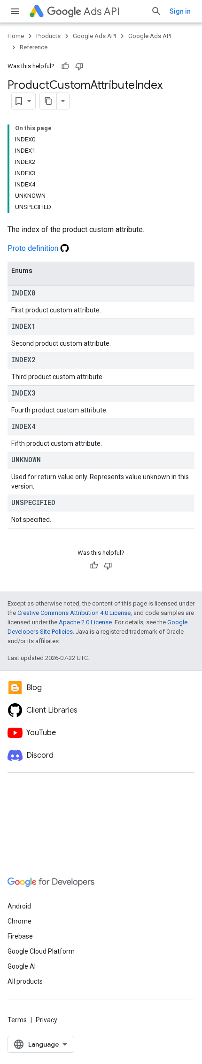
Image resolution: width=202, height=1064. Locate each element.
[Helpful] (65, 66)
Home (16, 35)
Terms (17, 1020)
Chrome (19, 921)
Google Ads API (94, 35)
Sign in (180, 11)
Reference (33, 47)
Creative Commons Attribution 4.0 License (74, 612)
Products (48, 35)
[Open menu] (15, 11)
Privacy (46, 1020)
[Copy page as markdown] (48, 101)
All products (25, 981)
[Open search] (156, 11)
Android (19, 906)
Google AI (22, 966)
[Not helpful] (79, 66)
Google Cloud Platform (41, 951)
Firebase (20, 936)
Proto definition (34, 248)
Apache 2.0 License (85, 622)
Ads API (102, 11)
